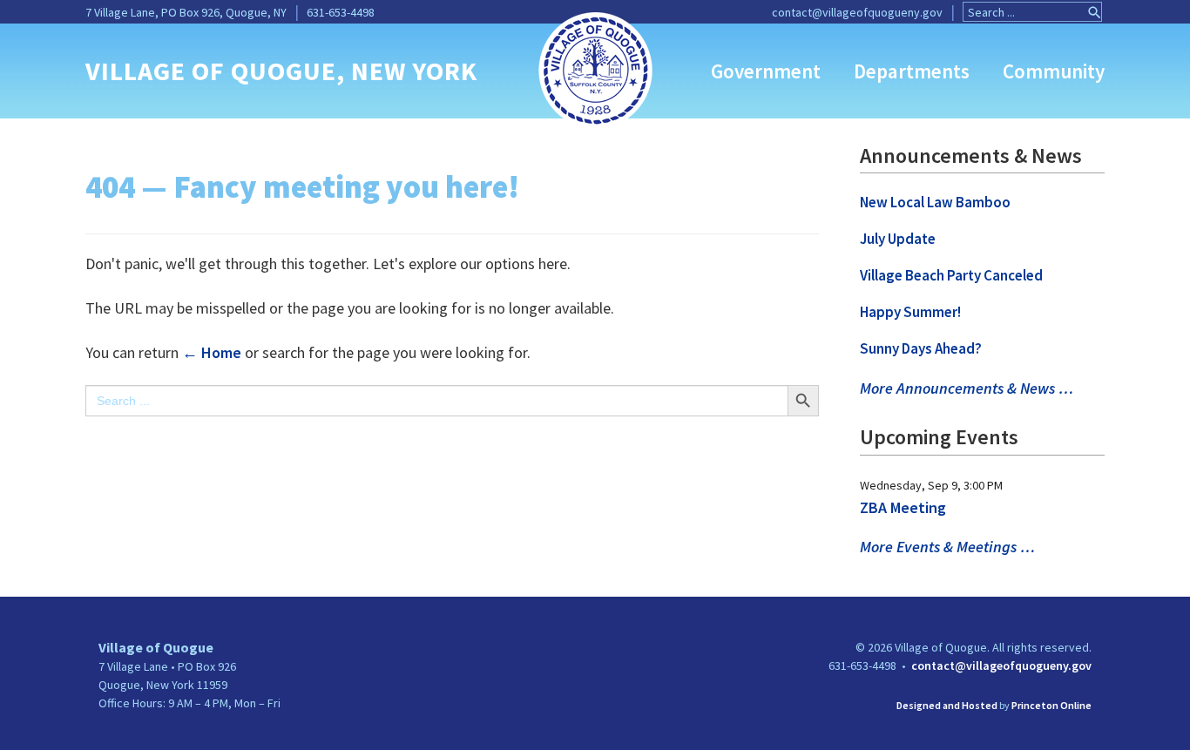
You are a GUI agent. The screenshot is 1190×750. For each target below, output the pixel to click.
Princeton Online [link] (1051, 705)
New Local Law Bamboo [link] (935, 202)
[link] (595, 68)
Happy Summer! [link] (910, 311)
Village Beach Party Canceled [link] (951, 275)
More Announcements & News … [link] (966, 388)
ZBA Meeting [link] (903, 507)
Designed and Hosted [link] (946, 705)
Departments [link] (912, 71)
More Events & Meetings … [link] (947, 547)
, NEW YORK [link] (406, 70)
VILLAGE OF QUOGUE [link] (210, 70)
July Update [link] (898, 238)
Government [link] (766, 71)
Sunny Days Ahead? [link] (921, 348)
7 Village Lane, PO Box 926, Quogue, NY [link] (186, 12)
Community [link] (1054, 71)
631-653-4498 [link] (341, 12)
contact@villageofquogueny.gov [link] (857, 12)
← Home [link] (211, 352)
